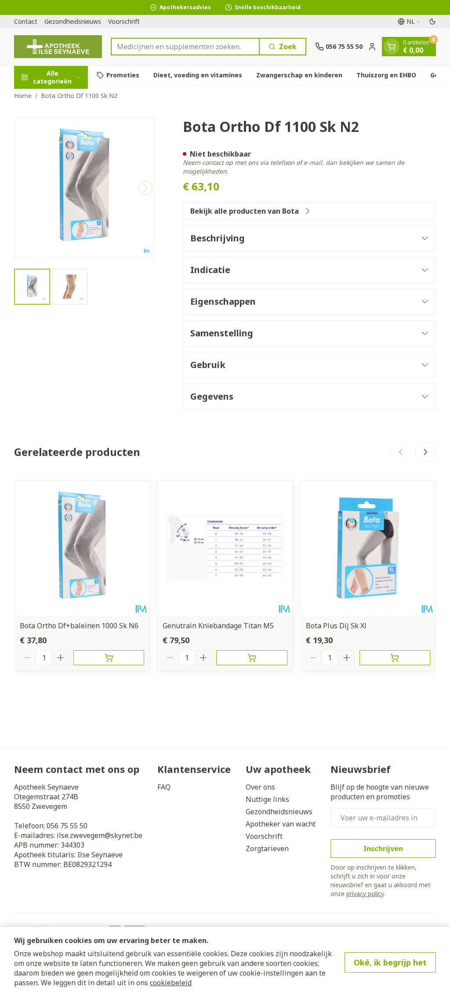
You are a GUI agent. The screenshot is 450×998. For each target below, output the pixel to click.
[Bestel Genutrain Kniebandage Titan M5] (251, 657)
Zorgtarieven (267, 848)
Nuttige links (267, 799)
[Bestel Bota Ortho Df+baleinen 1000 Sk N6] (108, 657)
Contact (25, 21)
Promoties (122, 75)
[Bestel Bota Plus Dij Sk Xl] (394, 657)
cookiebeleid (171, 982)
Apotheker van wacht (281, 824)
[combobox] (185, 46)
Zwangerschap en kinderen (299, 75)
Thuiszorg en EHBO (386, 75)
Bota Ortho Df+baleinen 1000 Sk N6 (79, 625)
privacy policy (365, 893)
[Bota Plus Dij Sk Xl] (368, 548)
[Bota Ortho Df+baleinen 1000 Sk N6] (82, 548)
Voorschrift (124, 21)
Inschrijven (383, 848)
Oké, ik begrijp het (390, 962)
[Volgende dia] (425, 452)
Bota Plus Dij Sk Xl (336, 625)
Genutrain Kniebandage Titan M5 (218, 625)
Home (23, 95)
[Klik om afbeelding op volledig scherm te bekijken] (84, 188)
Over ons (260, 787)
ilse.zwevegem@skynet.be (99, 835)
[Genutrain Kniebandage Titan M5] (224, 548)
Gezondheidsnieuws (72, 21)
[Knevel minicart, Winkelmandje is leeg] (391, 47)
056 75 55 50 (67, 825)
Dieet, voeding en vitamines (197, 75)
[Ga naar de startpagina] (58, 46)
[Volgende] (145, 188)
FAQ (164, 787)
